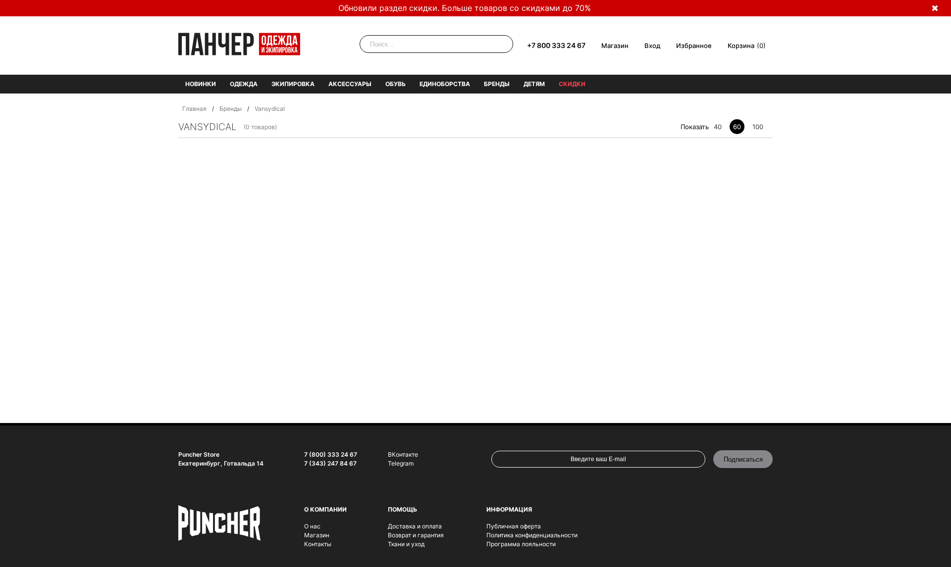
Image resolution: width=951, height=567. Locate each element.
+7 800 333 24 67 (556, 45)
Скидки (572, 84)
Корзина (741, 45)
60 (737, 127)
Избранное (694, 45)
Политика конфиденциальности (532, 535)
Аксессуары (349, 84)
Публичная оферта (513, 526)
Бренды (497, 84)
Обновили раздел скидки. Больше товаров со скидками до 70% (464, 8)
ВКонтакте (403, 454)
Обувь (395, 84)
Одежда (244, 84)
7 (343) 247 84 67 (330, 463)
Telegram (401, 463)
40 (718, 127)
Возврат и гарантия (416, 535)
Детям (534, 84)
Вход (652, 45)
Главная (194, 108)
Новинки (200, 84)
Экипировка (293, 84)
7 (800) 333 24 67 (330, 454)
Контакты (317, 544)
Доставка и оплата (415, 526)
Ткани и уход (406, 544)
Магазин (615, 45)
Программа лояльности (521, 544)
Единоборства (445, 84)
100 (757, 127)
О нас (312, 526)
